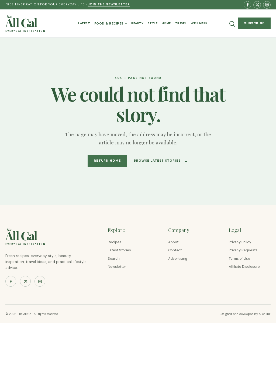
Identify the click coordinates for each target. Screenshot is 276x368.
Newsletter (117, 266)
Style (152, 23)
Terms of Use (239, 258)
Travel (181, 23)
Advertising (177, 258)
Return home (107, 160)
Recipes (114, 242)
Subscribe (254, 23)
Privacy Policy (240, 242)
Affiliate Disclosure (244, 266)
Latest (84, 23)
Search (114, 258)
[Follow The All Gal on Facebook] (247, 5)
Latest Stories (119, 250)
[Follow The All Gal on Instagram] (267, 5)
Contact (175, 250)
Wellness (199, 23)
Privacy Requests (243, 250)
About (173, 242)
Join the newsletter (109, 4)
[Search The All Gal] (231, 23)
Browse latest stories (161, 161)
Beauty (137, 23)
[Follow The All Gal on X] (257, 5)
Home (166, 23)
